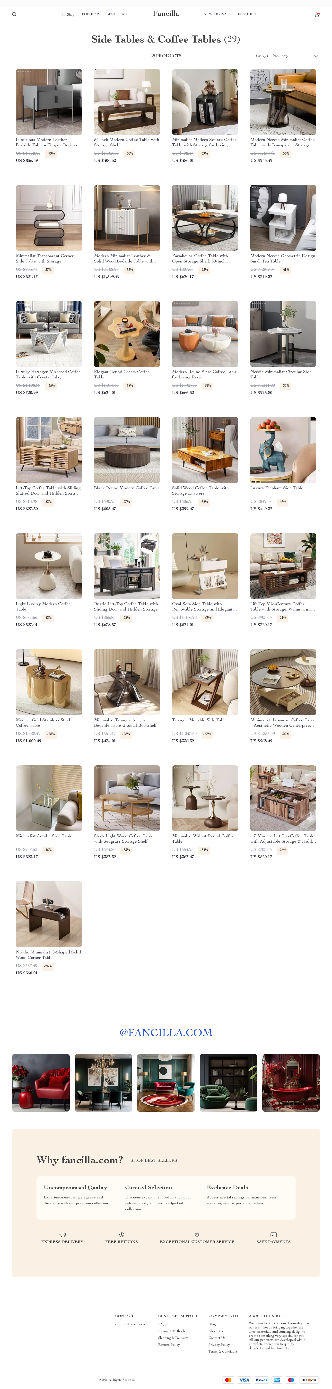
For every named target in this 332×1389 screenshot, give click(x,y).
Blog (212, 1324)
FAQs (162, 1324)
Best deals (117, 14)
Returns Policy (169, 1345)
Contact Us (217, 1338)
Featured (248, 14)
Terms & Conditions (223, 1352)
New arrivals (217, 14)
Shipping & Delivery (173, 1338)
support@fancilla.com (131, 1324)
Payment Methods (171, 1331)
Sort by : (261, 56)
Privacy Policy (219, 1345)
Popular (90, 14)
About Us (216, 1331)
